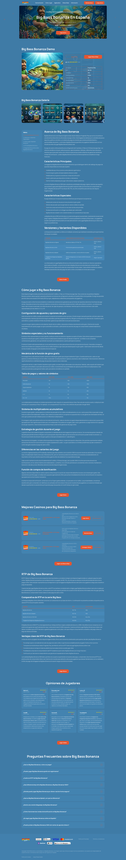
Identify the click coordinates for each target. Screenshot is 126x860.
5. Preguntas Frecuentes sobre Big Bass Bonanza (31, 148)
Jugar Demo (74, 57)
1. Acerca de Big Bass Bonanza (31, 135)
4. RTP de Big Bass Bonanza (30, 145)
